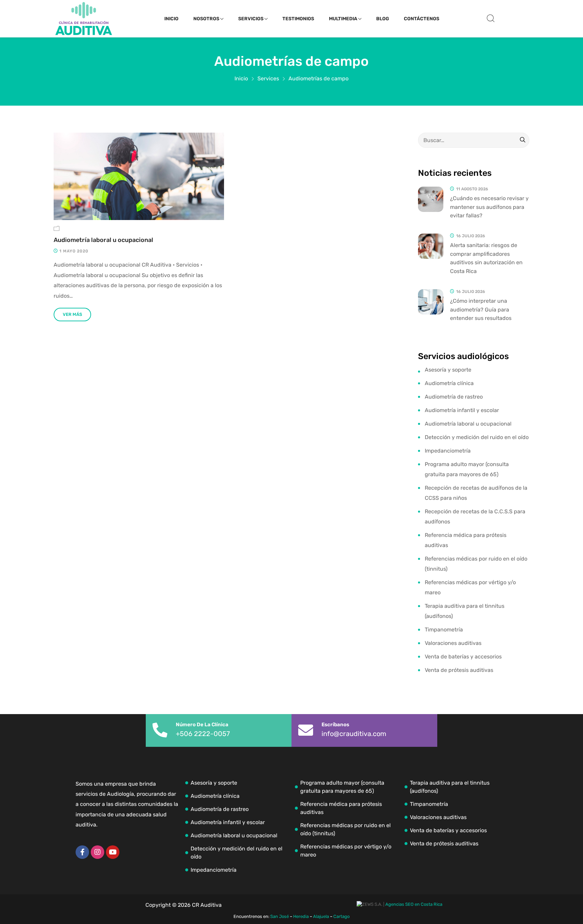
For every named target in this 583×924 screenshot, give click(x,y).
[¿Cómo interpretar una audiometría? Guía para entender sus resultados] (430, 302)
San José (279, 916)
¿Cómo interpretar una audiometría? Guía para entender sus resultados (480, 309)
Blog (382, 19)
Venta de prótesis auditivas (459, 670)
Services (268, 78)
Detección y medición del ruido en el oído (477, 437)
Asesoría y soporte (448, 369)
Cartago (341, 916)
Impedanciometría (448, 450)
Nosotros (206, 19)
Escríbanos (335, 725)
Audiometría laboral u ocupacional (103, 240)
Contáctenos (421, 19)
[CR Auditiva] (84, 18)
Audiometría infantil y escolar (462, 410)
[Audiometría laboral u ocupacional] (139, 176)
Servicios (250, 19)
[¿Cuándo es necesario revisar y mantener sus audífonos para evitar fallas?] (430, 199)
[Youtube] (112, 852)
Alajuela (321, 916)
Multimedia (343, 19)
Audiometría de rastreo (454, 396)
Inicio (171, 19)
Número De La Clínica (202, 725)
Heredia (301, 916)
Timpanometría (444, 629)
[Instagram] (97, 852)
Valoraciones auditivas (453, 643)
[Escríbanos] (305, 730)
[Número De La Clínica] (159, 730)
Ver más (72, 314)
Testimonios (298, 19)
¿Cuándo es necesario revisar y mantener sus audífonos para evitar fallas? (489, 207)
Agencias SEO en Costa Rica (413, 904)
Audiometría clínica (449, 383)
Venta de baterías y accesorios (463, 656)
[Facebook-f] (82, 852)
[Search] (522, 140)
